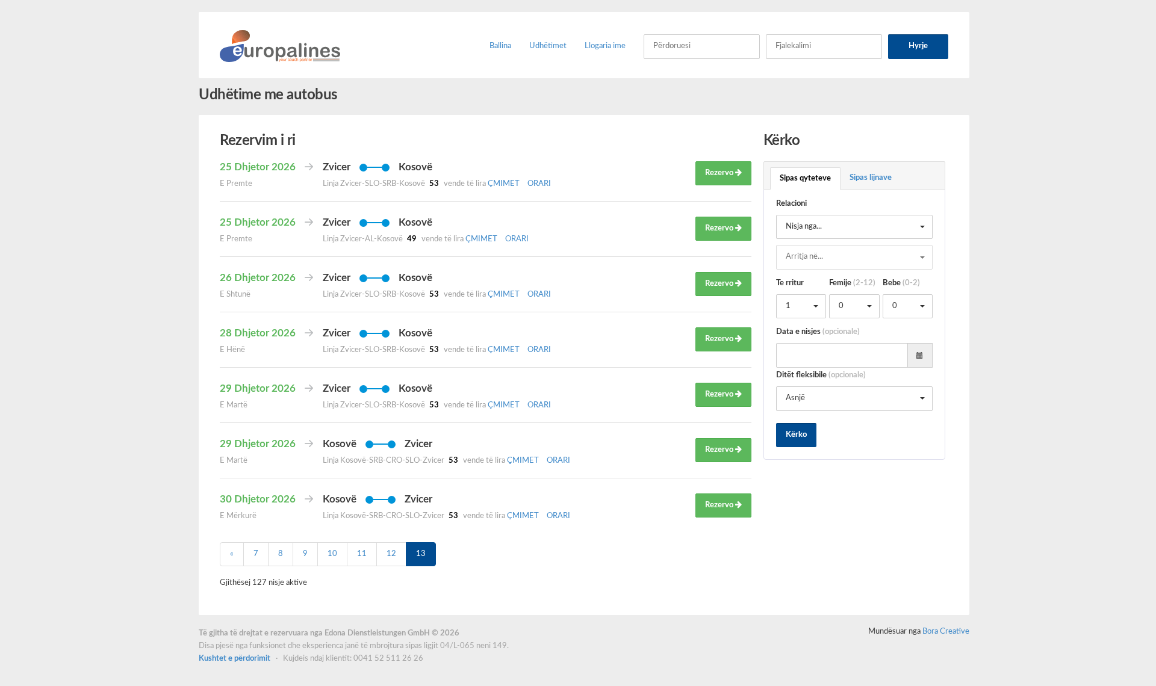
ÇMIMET (504, 184)
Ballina (500, 46)
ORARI (539, 184)
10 (332, 554)
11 (362, 554)
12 (391, 554)
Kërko (796, 435)
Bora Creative (945, 631)
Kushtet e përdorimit (235, 659)
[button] (854, 227)
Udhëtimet (548, 46)
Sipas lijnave (871, 178)
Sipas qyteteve (805, 178)
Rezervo (720, 173)
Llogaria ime (605, 46)
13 (421, 554)
